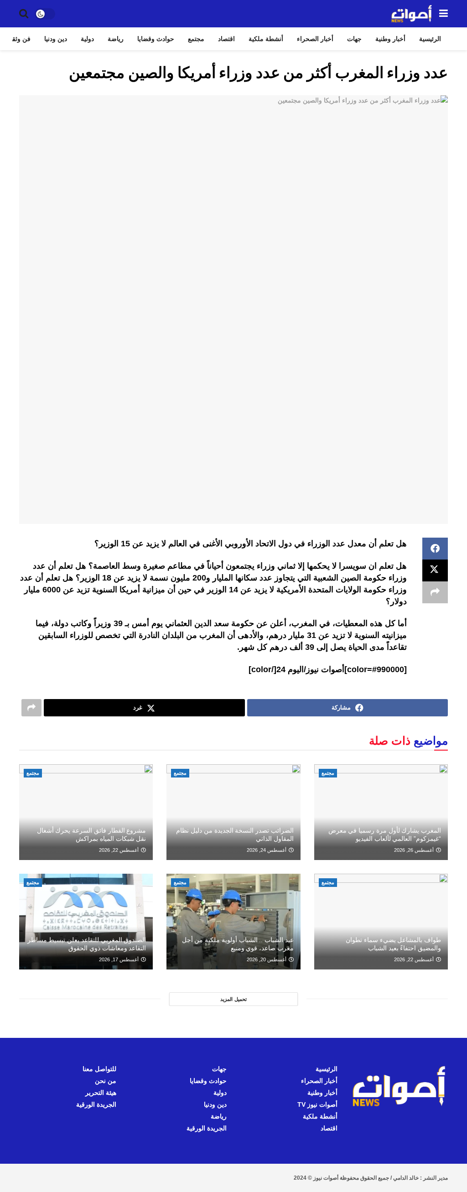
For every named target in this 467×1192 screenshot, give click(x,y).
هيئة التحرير (100, 1092)
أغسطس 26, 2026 (414, 850)
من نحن (105, 1080)
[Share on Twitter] (435, 570)
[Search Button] (23, 13)
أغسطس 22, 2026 (119, 850)
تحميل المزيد (233, 999)
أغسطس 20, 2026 (267, 959)
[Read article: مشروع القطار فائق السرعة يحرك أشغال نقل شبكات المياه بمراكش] (86, 812)
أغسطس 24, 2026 (267, 850)
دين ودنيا (55, 38)
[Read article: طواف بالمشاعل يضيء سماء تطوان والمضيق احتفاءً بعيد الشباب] (381, 921)
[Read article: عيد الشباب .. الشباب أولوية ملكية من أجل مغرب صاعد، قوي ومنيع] (233, 921)
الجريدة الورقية (207, 1128)
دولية (87, 38)
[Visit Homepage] (412, 14)
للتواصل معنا (99, 1069)
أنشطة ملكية (266, 38)
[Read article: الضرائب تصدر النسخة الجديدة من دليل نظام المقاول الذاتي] (233, 812)
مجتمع (196, 38)
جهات (354, 38)
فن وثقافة (17, 38)
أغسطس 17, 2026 (119, 959)
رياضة (116, 38)
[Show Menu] (443, 13)
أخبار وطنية (390, 38)
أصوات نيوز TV (317, 1104)
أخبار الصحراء (315, 38)
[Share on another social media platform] (435, 592)
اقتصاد (226, 38)
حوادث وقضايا (155, 38)
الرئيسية (430, 38)
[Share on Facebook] (435, 549)
